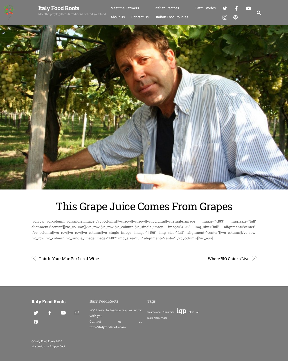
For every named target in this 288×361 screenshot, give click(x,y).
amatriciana (154, 312)
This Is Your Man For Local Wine (69, 258)
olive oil (194, 312)
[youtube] (248, 7)
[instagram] (224, 16)
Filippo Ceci (57, 346)
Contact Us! (140, 17)
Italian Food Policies (172, 17)
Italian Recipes (167, 8)
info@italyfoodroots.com (108, 327)
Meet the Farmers (124, 8)
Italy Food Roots (44, 341)
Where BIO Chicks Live (228, 258)
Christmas (168, 312)
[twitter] (224, 7)
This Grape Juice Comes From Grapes (144, 206)
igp (181, 310)
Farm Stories (205, 8)
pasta (150, 317)
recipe (157, 317)
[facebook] (236, 7)
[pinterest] (235, 16)
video (164, 317)
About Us (117, 17)
